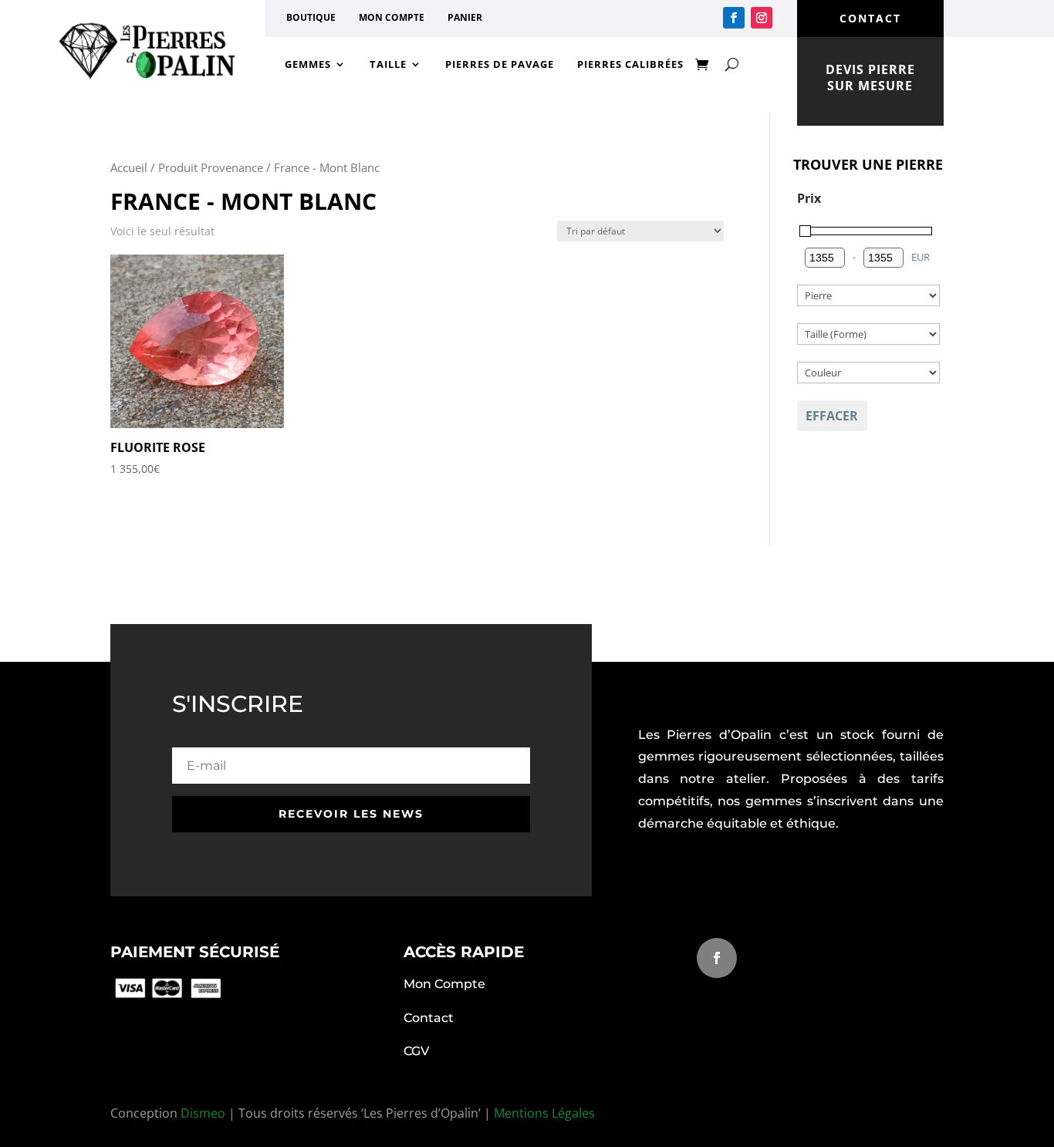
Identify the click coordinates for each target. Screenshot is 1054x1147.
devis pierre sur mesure (870, 77)
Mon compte (391, 18)
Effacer (832, 415)
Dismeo (203, 1113)
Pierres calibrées (630, 64)
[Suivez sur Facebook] (734, 18)
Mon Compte (444, 984)
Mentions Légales (544, 1113)
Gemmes (308, 64)
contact (870, 18)
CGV (416, 1051)
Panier (465, 18)
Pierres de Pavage (499, 64)
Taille (388, 64)
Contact (429, 1017)
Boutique (311, 18)
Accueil (128, 167)
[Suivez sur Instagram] (761, 18)
